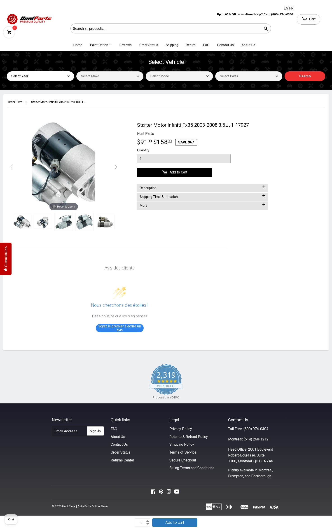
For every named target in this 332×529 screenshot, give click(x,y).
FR (291, 8)
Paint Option (99, 45)
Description (202, 187)
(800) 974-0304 (255, 429)
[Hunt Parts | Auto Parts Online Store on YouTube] (176, 492)
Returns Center (122, 460)
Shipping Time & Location (202, 196)
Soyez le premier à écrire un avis (119, 328)
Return (191, 45)
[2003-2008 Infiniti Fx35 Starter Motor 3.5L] (22, 222)
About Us (248, 45)
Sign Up (95, 431)
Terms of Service (182, 452)
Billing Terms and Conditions (191, 468)
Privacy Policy (180, 429)
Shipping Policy (181, 444)
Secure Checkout (182, 460)
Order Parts (15, 102)
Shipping (172, 45)
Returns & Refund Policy (188, 437)
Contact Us (225, 45)
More (202, 204)
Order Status (148, 45)
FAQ (206, 45)
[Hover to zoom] (63, 166)
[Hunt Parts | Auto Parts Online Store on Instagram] (169, 492)
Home (77, 45)
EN (286, 8)
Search (305, 76)
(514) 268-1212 (256, 439)
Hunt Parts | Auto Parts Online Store (85, 506)
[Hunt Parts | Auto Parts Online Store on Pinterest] (161, 492)
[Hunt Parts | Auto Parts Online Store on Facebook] (153, 492)
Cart (312, 19)
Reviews (125, 45)
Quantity (143, 150)
